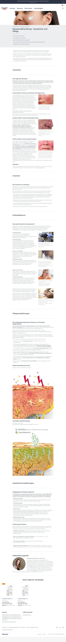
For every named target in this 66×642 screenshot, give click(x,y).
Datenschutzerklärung (14, 627)
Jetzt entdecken (33, 2)
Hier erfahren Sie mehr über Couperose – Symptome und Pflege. (22, 111)
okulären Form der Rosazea (23, 154)
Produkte (12, 8)
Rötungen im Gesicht (25, 26)
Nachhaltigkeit (38, 8)
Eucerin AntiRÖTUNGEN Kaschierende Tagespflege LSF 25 (27, 352)
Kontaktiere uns (27, 614)
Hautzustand (16, 26)
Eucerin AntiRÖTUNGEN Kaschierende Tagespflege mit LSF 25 (32, 510)
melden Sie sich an (39, 167)
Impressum (5, 627)
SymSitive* (23, 344)
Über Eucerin (28, 8)
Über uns (39, 634)
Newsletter (23, 627)
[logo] (5, 8)
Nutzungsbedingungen (32, 627)
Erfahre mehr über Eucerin (9, 621)
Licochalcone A (29, 348)
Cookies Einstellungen (7, 629)
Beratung (20, 8)
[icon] (57, 627)
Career (44, 634)
